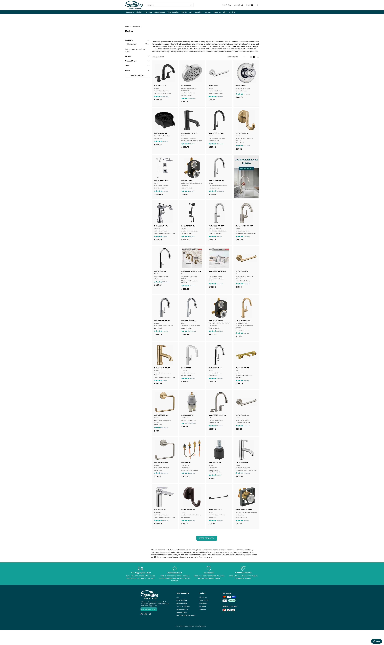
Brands (184, 12)
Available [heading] (129, 40)
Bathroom (130, 12)
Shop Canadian (173, 12)
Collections (136, 27)
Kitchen (139, 12)
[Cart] (257, 5)
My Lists (232, 12)
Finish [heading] (127, 70)
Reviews (203, 606)
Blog (224, 12)
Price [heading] (127, 65)
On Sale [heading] (128, 56)
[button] (137, 40)
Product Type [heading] (131, 61)
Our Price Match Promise (186, 615)
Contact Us (204, 600)
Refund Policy (181, 600)
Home (127, 27)
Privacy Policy (181, 603)
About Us (217, 12)
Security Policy (182, 609)
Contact (208, 12)
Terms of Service (183, 606)
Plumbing (148, 12)
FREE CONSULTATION (148, 609)
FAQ (178, 597)
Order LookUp (181, 612)
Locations (198, 12)
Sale (190, 12)
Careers (203, 609)
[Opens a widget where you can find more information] (376, 641)
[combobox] (170, 5)
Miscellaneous (159, 12)
